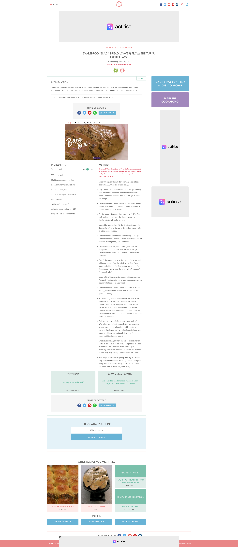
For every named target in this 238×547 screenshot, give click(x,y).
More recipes (112, 48)
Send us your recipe (63, 522)
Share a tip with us (130, 522)
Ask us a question (96, 522)
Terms (50, 543)
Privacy (58, 543)
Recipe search (126, 48)
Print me (141, 78)
